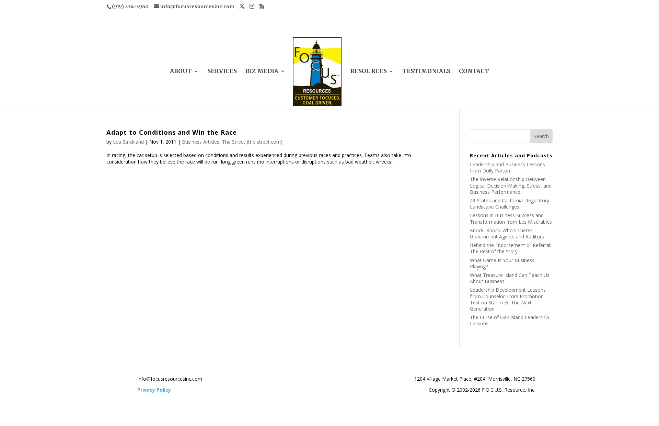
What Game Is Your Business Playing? (502, 263)
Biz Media (261, 72)
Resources (368, 72)
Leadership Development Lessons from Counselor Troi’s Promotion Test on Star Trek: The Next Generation (508, 299)
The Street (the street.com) (252, 141)
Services (222, 72)
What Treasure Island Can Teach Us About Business (510, 278)
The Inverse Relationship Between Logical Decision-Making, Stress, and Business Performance (511, 185)
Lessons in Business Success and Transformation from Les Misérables (511, 218)
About (181, 72)
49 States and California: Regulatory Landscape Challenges (509, 203)
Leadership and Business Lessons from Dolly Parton (507, 167)
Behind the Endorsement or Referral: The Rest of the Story (510, 248)
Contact (474, 72)
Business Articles (200, 141)
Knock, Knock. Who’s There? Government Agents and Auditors (507, 233)
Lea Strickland (128, 141)
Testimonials (426, 72)
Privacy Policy (154, 389)
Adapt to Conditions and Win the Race (171, 132)
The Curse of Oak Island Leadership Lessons (509, 320)
